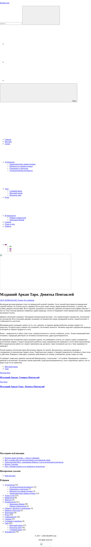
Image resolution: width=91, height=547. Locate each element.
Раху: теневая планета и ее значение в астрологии (25, 466)
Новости (8, 500)
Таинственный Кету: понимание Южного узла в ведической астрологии (34, 462)
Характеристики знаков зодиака (22, 164)
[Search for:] (11, 23)
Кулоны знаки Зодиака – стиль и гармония (22, 458)
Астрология (9, 162)
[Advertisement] (45, 120)
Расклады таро (15, 195)
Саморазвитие (10, 517)
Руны (7, 197)
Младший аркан (16, 193)
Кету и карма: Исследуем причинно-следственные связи (27, 460)
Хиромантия (10, 532)
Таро (7, 189)
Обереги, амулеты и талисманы (17, 508)
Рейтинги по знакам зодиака (21, 166)
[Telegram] (22, 44)
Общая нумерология (17, 218)
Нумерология (10, 216)
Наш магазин (10, 476)
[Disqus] (45, 419)
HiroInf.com (4, 3)
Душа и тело (10, 224)
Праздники (9, 513)
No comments (29, 300)
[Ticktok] (22, 80)
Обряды (8, 226)
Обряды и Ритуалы (12, 510)
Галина (20, 300)
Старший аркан (15, 191)
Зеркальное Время (16, 220)
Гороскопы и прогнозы (18, 168)
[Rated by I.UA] (45, 546)
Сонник (8, 222)
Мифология (9, 498)
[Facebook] (22, 62)
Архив (7, 144)
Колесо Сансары (11, 464)
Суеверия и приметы (13, 521)
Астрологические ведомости (21, 171)
